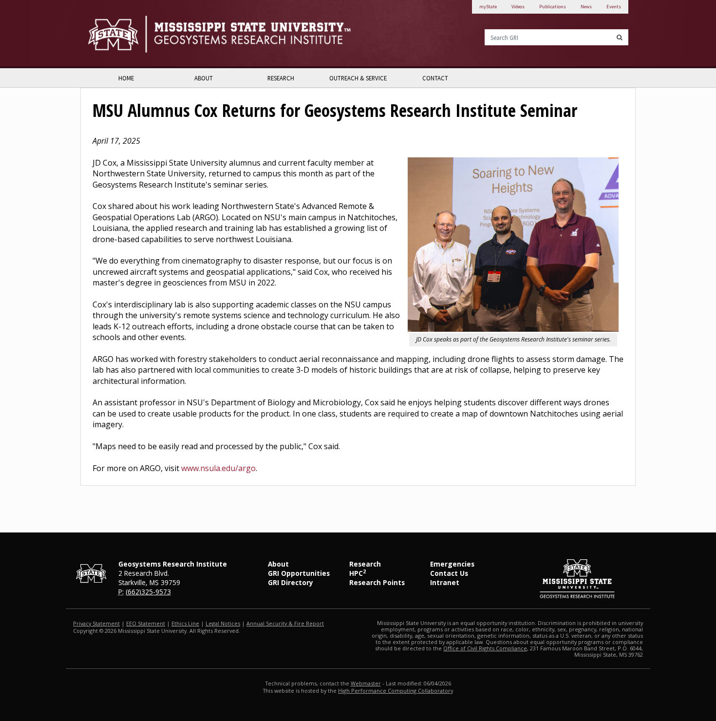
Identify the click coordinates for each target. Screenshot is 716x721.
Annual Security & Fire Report (285, 623)
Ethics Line (185, 623)
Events (613, 6)
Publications (552, 6)
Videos (518, 6)
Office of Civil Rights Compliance (485, 648)
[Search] (619, 37)
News (586, 6)
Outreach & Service (358, 78)
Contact (435, 78)
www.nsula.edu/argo (218, 468)
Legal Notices (223, 623)
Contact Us (449, 573)
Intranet (444, 582)
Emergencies (452, 564)
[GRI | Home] (219, 34)
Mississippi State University (112, 34)
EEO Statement (145, 623)
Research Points (377, 582)
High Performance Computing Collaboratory (395, 690)
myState (488, 6)
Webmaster (366, 683)
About (203, 78)
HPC (357, 573)
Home (126, 78)
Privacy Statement (96, 623)
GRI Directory (290, 582)
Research (280, 78)
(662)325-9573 (148, 591)
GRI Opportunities (299, 573)
